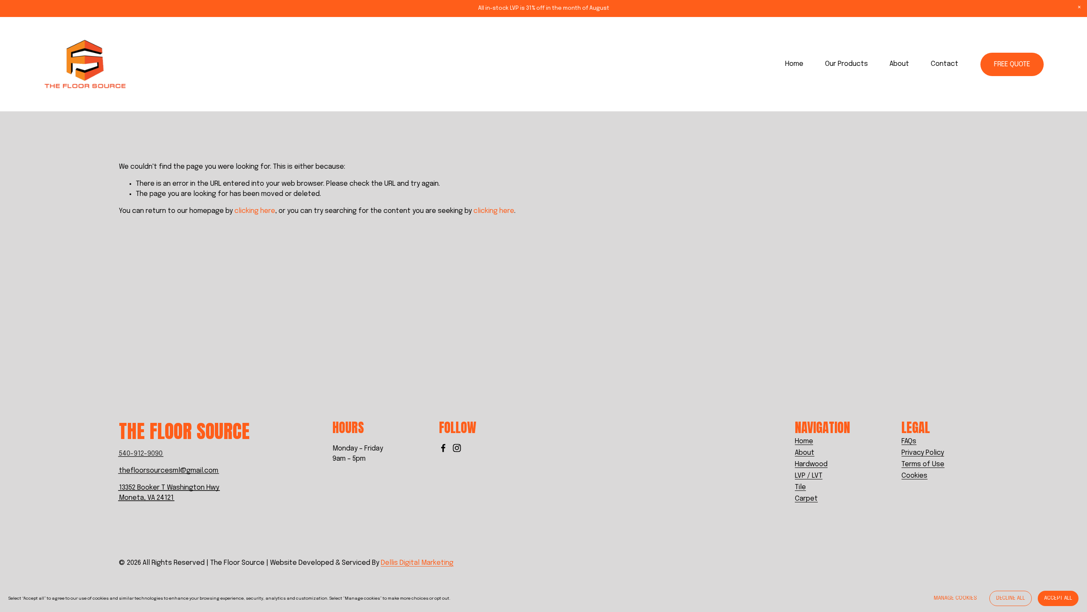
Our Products (846, 64)
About (899, 64)
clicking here (254, 211)
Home (794, 64)
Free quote (1012, 64)
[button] (1079, 7)
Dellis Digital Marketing (417, 563)
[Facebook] (443, 448)
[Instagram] (457, 448)
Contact (944, 64)
